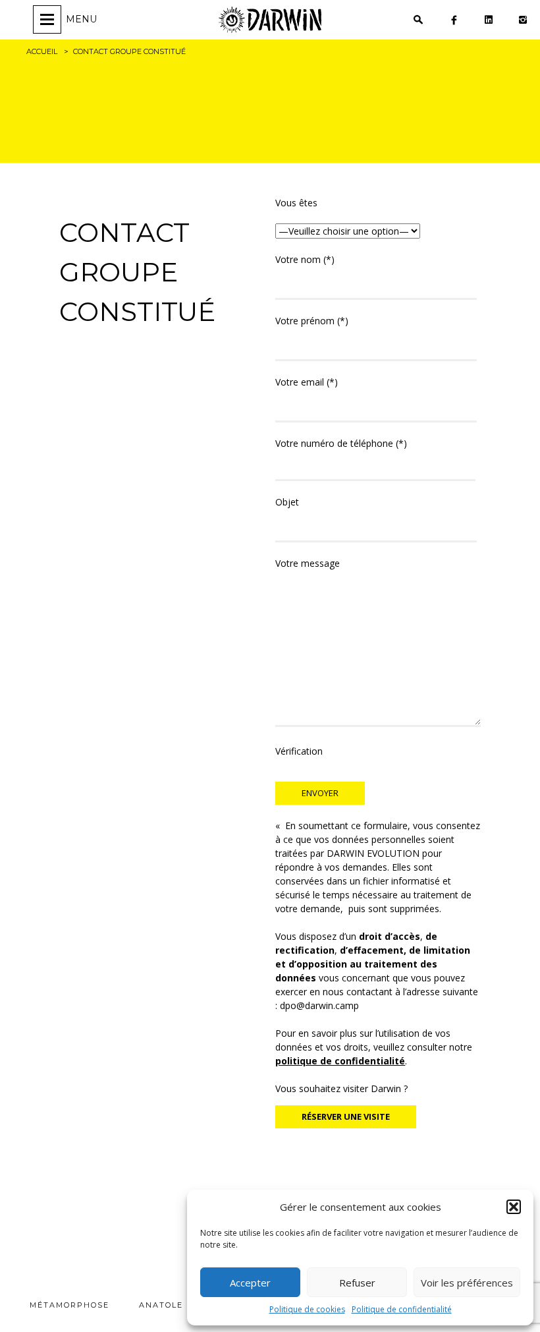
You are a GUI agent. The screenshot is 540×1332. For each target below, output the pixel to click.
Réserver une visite (346, 1116)
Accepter (250, 1282)
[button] (513, 1206)
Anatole (161, 1305)
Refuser (357, 1282)
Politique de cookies (307, 1309)
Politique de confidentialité (402, 1309)
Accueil (41, 51)
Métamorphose (69, 1305)
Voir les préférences (467, 1282)
